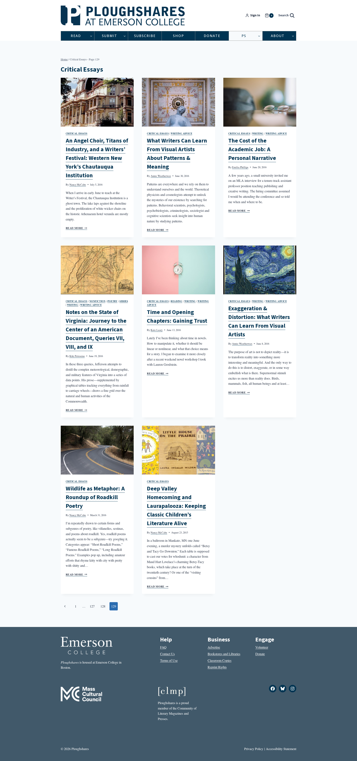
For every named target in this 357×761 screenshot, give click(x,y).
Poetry (112, 301)
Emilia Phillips (240, 167)
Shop (178, 36)
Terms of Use (169, 660)
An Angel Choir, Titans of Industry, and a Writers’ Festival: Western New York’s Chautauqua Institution (97, 158)
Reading (176, 301)
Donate (212, 36)
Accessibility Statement (281, 749)
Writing (257, 133)
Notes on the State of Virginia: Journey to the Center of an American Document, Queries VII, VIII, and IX (96, 329)
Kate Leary (157, 330)
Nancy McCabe (77, 184)
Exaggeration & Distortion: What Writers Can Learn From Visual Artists (259, 321)
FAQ (163, 647)
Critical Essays (76, 133)
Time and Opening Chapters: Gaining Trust (177, 316)
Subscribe (145, 36)
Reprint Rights (217, 667)
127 (92, 606)
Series (123, 301)
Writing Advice (181, 133)
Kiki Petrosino (77, 356)
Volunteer (261, 647)
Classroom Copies (219, 660)
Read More (76, 228)
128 (102, 606)
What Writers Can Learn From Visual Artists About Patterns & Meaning (177, 154)
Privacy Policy (253, 749)
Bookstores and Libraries (224, 654)
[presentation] (97, 102)
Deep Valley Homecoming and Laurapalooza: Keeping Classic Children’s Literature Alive (176, 505)
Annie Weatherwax (161, 176)
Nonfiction (97, 301)
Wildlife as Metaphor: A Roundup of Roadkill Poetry (95, 497)
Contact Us (167, 654)
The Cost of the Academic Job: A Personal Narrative (252, 149)
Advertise (214, 647)
